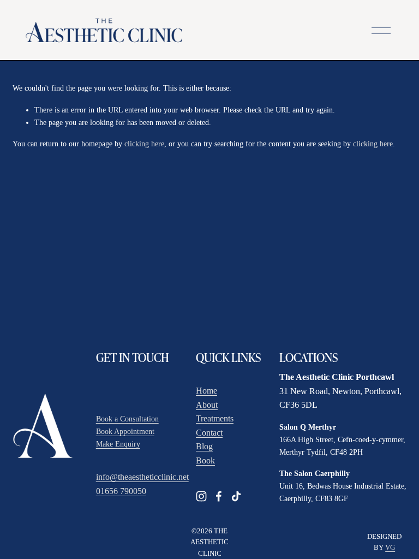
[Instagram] (201, 496)
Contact (209, 432)
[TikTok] (236, 496)
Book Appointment (125, 431)
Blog (204, 446)
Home (206, 390)
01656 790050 (121, 491)
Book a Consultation (127, 418)
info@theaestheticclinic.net (142, 476)
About (207, 404)
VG (390, 547)
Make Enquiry (118, 443)
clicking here (144, 143)
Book (205, 460)
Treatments (215, 418)
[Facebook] (218, 496)
